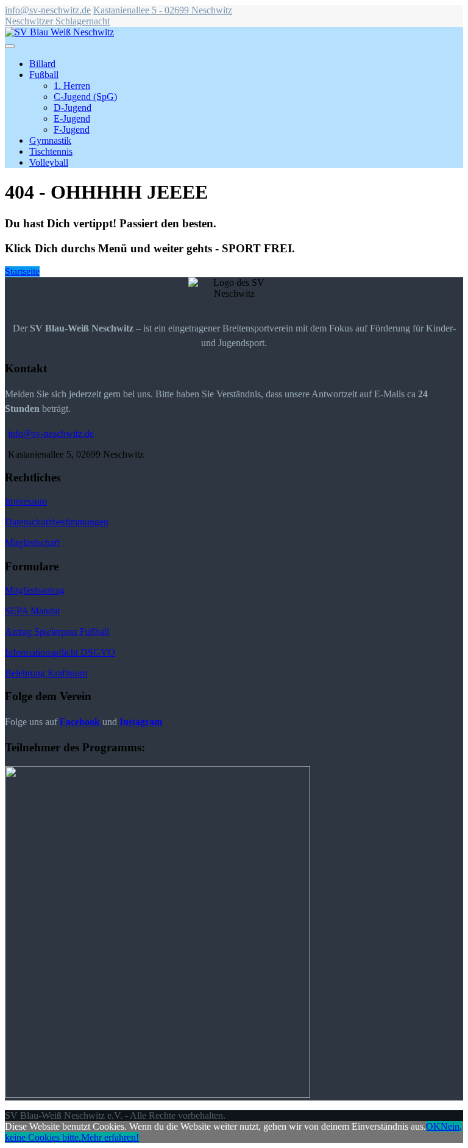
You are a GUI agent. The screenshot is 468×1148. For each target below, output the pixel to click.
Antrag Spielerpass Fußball (57, 631)
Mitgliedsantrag (35, 590)
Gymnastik (50, 140)
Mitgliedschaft (32, 542)
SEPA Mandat (32, 611)
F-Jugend (72, 129)
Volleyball (48, 162)
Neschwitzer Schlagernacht (57, 21)
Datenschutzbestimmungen (56, 522)
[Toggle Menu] (10, 46)
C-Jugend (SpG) (85, 96)
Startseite (22, 271)
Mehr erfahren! (110, 1137)
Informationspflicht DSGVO (60, 652)
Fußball (43, 74)
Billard (42, 63)
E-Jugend (72, 118)
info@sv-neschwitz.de (48, 10)
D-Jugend (72, 107)
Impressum (26, 501)
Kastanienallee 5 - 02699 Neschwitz (162, 10)
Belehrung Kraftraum (46, 673)
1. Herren (72, 85)
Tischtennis (51, 151)
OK (433, 1126)
